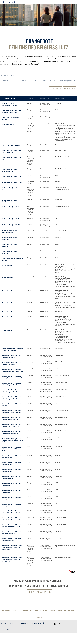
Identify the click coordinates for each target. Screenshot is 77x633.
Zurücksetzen (55, 88)
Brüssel (71, 611)
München (52, 611)
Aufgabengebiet (60, 98)
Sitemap (6, 630)
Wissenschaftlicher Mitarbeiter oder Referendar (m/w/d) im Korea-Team (12, 559)
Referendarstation (8, 265)
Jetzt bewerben (39, 592)
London (39, 617)
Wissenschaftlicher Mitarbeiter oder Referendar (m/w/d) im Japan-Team (12, 547)
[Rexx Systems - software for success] (72, 571)
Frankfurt (34, 611)
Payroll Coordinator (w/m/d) (11, 145)
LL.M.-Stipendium (8, 124)
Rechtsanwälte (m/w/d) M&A (11, 219)
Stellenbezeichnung (8, 98)
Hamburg (43, 611)
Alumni (3, 623)
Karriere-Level (45, 98)
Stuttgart (62, 611)
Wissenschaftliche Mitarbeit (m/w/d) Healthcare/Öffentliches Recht (12, 440)
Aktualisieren (69, 88)
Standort (30, 98)
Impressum (24, 623)
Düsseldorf (23, 611)
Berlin (14, 611)
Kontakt (13, 623)
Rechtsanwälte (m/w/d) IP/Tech (12, 176)
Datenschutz (37, 623)
